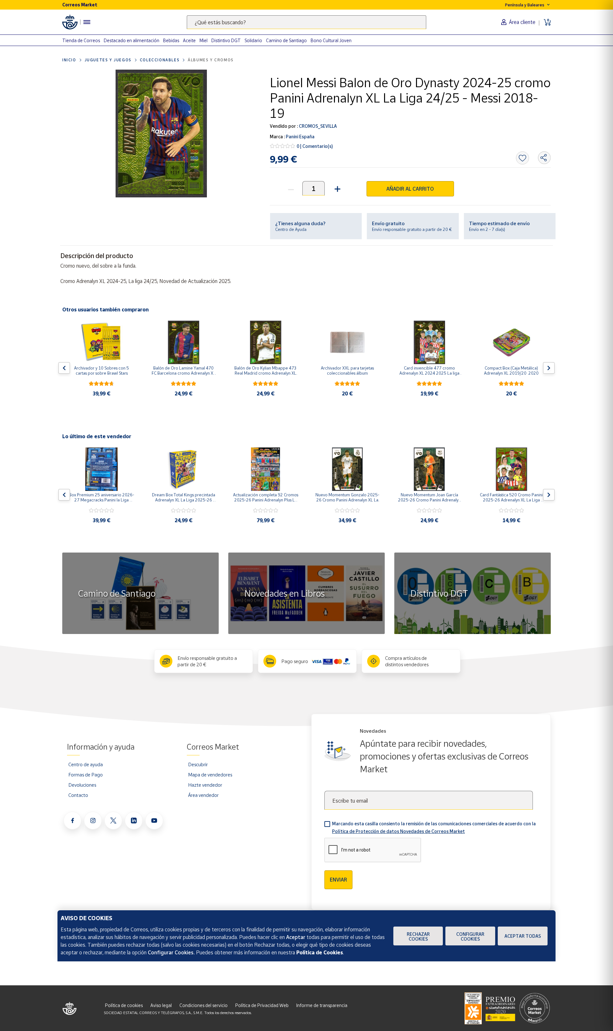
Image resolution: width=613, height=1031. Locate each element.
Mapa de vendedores (210, 774)
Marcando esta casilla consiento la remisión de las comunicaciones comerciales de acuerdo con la (434, 827)
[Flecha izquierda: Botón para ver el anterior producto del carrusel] (64, 368)
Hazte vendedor (205, 785)
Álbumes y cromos (211, 59)
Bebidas (171, 40)
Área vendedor (203, 795)
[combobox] (306, 22)
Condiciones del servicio (203, 1005)
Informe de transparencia (321, 1005)
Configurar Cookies (470, 936)
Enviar (338, 879)
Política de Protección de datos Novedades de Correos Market (398, 831)
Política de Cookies (319, 952)
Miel (204, 40)
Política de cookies (124, 1005)
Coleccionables (159, 59)
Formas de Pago (85, 774)
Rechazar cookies (418, 936)
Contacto (78, 795)
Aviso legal (161, 1005)
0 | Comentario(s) (315, 146)
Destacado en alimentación (131, 40)
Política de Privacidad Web (262, 1005)
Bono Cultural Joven (331, 40)
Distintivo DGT (226, 40)
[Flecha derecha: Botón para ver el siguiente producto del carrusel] (549, 368)
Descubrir (198, 764)
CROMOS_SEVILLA (317, 126)
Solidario (253, 40)
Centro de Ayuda (290, 229)
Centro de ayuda (85, 764)
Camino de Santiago (286, 40)
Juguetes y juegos (108, 59)
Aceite (189, 40)
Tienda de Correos (81, 40)
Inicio (69, 59)
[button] (337, 188)
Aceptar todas (522, 936)
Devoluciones (82, 785)
